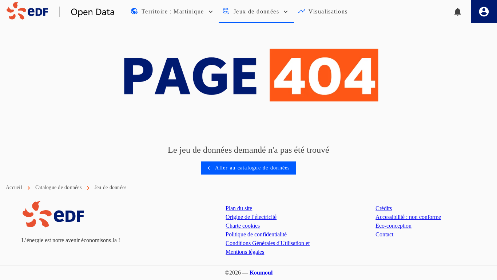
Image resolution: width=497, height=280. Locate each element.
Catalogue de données (58, 187)
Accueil (14, 187)
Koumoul (261, 272)
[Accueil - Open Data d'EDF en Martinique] (57, 11)
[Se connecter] (484, 11)
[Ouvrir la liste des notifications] (458, 11)
